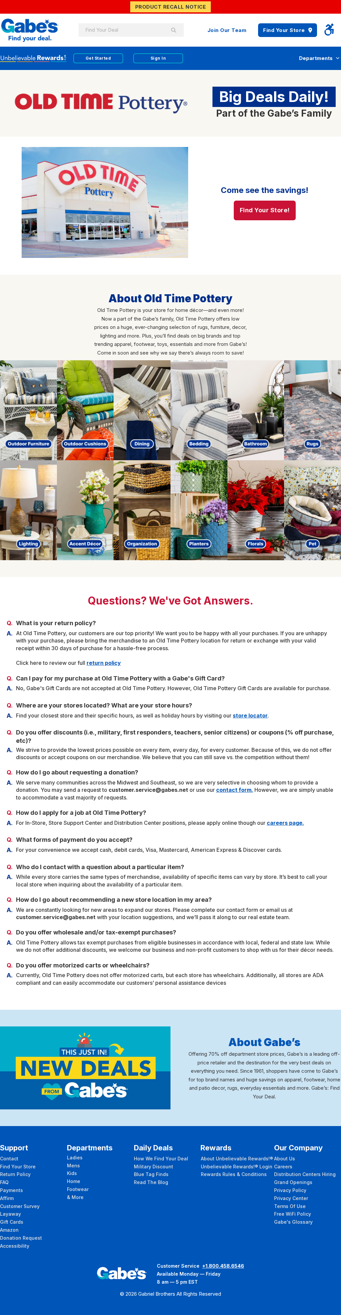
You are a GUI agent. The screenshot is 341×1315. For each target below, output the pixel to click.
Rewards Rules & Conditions (234, 1174)
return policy (104, 662)
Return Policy (15, 1174)
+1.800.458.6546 (223, 1266)
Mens (73, 1165)
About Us (284, 1158)
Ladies (75, 1157)
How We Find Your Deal (161, 1158)
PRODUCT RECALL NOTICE (170, 7)
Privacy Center (291, 1198)
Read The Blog (151, 1182)
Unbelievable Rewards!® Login (236, 1166)
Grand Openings (293, 1182)
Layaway (10, 1214)
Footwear (78, 1189)
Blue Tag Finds (151, 1174)
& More (75, 1197)
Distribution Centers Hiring (305, 1174)
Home (73, 1181)
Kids (72, 1173)
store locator (250, 715)
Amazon (9, 1230)
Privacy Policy (290, 1190)
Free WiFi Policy (292, 1214)
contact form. (234, 789)
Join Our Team (227, 30)
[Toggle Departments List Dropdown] (337, 58)
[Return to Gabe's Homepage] (30, 30)
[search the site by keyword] (174, 30)
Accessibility (14, 1246)
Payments (11, 1190)
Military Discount (153, 1166)
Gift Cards (11, 1222)
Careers (283, 1166)
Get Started (98, 58)
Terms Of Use (290, 1206)
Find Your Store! (265, 210)
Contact (9, 1158)
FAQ (4, 1182)
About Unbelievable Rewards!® (237, 1158)
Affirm (7, 1198)
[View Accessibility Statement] (329, 30)
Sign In (158, 58)
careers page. (285, 822)
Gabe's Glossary (293, 1222)
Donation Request (21, 1238)
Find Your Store (284, 30)
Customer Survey (20, 1206)
